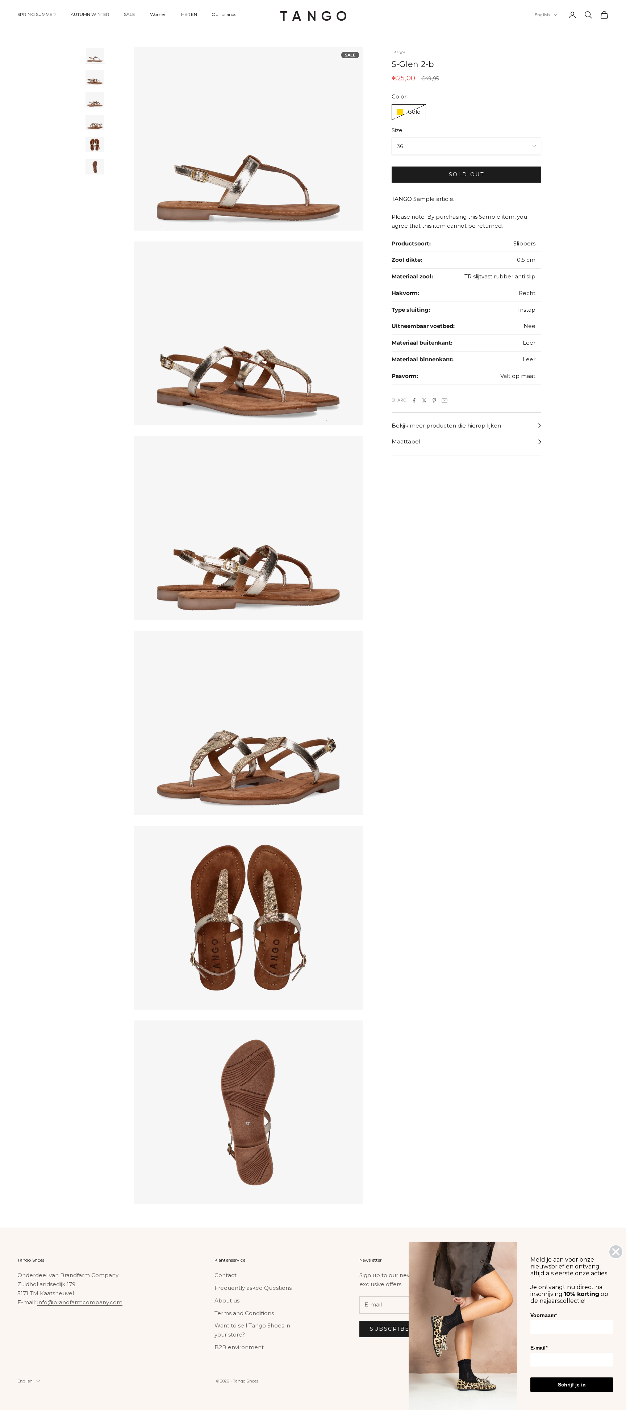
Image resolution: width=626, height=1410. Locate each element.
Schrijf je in (572, 1385)
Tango (398, 51)
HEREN (189, 14)
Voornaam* (543, 1315)
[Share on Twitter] (424, 400)
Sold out (466, 175)
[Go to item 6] (95, 167)
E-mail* (538, 1348)
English (542, 14)
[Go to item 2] (95, 77)
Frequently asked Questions (253, 1287)
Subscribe (390, 1329)
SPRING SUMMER (36, 14)
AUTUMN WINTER (90, 14)
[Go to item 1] (95, 55)
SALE (129, 14)
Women (158, 14)
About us (226, 1300)
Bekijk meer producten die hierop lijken (446, 425)
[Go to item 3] (95, 100)
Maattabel (406, 441)
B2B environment (239, 1347)
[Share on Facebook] (414, 400)
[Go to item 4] (95, 122)
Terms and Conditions (244, 1313)
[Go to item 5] (95, 144)
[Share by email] (444, 400)
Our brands (224, 14)
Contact (225, 1275)
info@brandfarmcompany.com (79, 1302)
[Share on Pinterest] (434, 400)
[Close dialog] (616, 1252)
